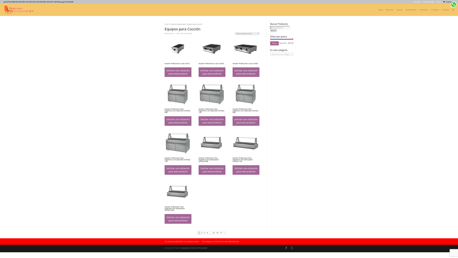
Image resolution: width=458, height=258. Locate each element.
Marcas (400, 10)
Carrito (438, 2)
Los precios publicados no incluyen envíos (182, 241)
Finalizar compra (428, 2)
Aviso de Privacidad (199, 248)
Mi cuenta (417, 2)
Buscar (273, 30)
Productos (423, 10)
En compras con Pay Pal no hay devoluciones (220, 241)
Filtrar (274, 43)
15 (214, 233)
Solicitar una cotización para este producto (178, 72)
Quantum (186, 248)
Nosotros (390, 10)
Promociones (411, 10)
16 (217, 233)
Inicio (380, 10)
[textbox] (281, 54)
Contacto (445, 10)
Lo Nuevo (435, 10)
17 (221, 233)
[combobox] (281, 54)
